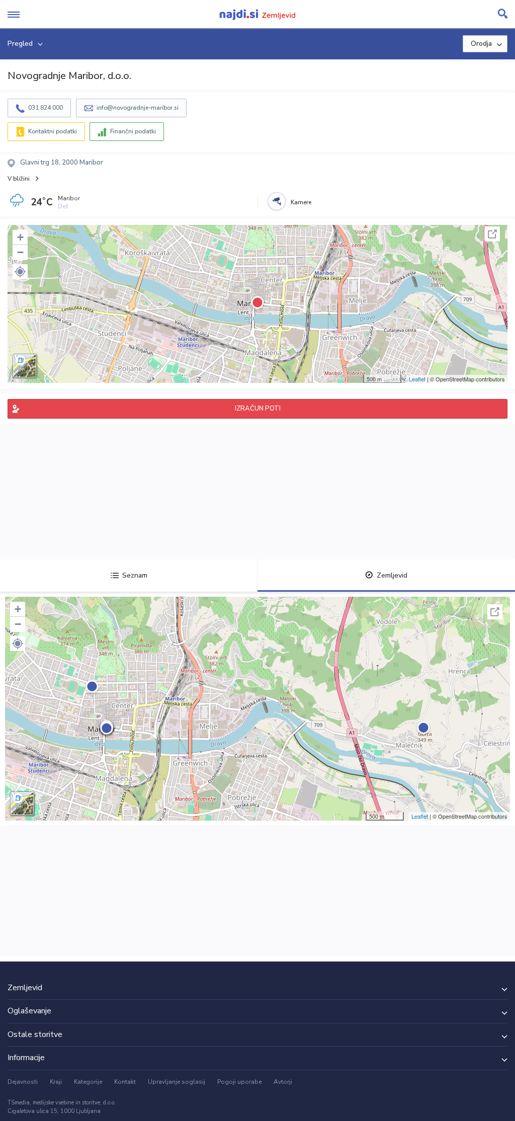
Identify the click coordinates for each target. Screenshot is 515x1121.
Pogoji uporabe (239, 1082)
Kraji (56, 1082)
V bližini (19, 179)
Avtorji (283, 1082)
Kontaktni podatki (52, 131)
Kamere (301, 202)
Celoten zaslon (492, 234)
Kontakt (125, 1082)
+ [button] (20, 237)
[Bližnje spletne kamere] (277, 201)
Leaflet (417, 379)
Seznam (134, 575)
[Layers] (25, 366)
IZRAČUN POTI (258, 408)
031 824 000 (45, 108)
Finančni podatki (133, 131)
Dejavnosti (23, 1082)
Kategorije (88, 1082)
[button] (20, 271)
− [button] (20, 252)
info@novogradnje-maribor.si (138, 108)
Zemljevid (392, 575)
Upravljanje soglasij (176, 1082)
